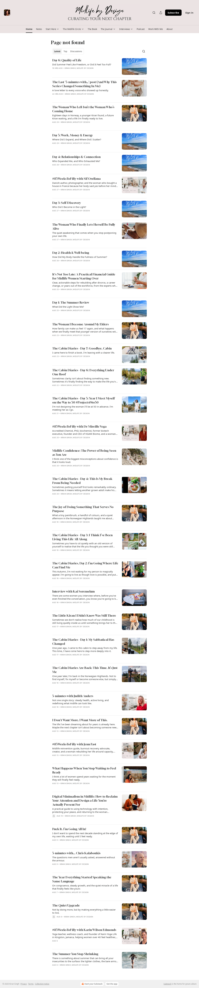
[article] (99, 66)
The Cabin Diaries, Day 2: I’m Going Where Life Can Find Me (85, 565)
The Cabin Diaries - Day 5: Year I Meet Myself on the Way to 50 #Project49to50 (83, 400)
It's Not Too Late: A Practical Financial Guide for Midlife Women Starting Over (83, 276)
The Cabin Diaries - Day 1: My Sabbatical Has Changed (83, 641)
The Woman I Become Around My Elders (80, 324)
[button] (29, 29)
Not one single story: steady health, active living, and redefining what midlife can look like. (80, 702)
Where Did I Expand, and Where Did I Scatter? (76, 139)
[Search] (154, 12)
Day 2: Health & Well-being (70, 252)
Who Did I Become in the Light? (69, 206)
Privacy (24, 984)
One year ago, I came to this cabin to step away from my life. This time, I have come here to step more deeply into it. (84, 649)
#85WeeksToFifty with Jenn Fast (74, 744)
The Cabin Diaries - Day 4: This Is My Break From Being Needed (82, 481)
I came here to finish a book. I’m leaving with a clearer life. (83, 352)
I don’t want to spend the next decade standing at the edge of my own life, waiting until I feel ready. (85, 835)
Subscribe (173, 12)
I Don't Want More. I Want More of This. (79, 720)
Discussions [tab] (76, 51)
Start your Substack (93, 984)
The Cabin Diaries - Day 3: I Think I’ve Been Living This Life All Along (82, 537)
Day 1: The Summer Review (70, 302)
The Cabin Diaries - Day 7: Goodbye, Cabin (82, 348)
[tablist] (68, 51)
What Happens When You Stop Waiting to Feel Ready (84, 770)
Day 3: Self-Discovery (66, 202)
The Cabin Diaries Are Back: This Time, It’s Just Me (85, 670)
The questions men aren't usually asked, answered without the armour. (83, 859)
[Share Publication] (161, 12)
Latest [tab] (57, 51)
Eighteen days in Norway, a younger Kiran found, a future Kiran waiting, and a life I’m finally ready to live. (83, 117)
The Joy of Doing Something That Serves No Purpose (82, 509)
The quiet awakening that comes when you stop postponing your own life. (84, 234)
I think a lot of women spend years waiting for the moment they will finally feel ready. (84, 778)
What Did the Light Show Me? (68, 306)
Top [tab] (65, 51)
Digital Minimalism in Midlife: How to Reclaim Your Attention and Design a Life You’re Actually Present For (85, 800)
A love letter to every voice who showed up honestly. (80, 90)
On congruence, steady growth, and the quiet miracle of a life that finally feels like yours (85, 887)
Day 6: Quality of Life (66, 60)
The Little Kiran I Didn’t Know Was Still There (84, 615)
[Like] (54, 147)
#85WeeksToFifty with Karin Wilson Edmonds (84, 930)
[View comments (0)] (75, 72)
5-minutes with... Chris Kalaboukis (76, 853)
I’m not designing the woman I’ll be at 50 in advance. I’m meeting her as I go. (82, 408)
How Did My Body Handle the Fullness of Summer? (79, 256)
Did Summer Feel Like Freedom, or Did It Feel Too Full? (81, 64)
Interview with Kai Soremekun (73, 591)
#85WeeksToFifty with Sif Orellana (76, 178)
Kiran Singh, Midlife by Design (79, 68)
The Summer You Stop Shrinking (75, 954)
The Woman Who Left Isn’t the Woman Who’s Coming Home (83, 109)
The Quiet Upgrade (66, 905)
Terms (31, 984)
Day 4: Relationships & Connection (76, 157)
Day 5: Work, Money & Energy (72, 135)
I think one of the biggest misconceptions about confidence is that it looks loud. (85, 460)
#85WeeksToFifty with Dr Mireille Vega (79, 426)
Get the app (111, 984)
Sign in (189, 12)
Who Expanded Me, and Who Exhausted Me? (76, 161)
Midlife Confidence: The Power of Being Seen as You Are (84, 452)
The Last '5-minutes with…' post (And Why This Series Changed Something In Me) (84, 84)
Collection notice (42, 984)
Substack (167, 984)
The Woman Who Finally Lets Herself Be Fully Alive (83, 226)
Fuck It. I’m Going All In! (69, 829)
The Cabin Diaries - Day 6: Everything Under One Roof (83, 372)
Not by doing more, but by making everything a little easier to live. (84, 911)
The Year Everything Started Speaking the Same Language (81, 879)
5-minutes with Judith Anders (72, 696)
